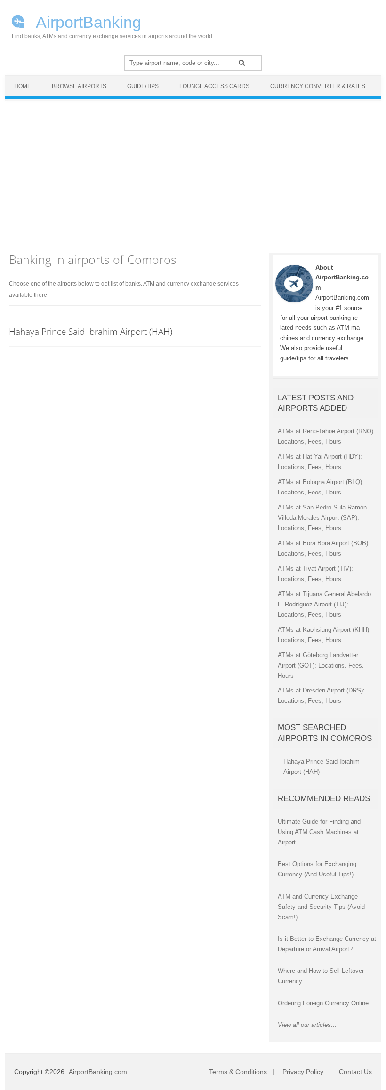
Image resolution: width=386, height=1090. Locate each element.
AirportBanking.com (98, 1071)
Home (22, 86)
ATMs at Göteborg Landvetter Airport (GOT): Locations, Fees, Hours (321, 665)
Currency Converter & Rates (317, 86)
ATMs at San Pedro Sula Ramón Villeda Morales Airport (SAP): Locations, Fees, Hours (322, 518)
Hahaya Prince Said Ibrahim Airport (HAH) (90, 331)
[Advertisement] (193, 171)
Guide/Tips (143, 86)
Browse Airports (79, 86)
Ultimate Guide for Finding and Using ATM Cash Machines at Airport (319, 832)
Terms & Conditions (238, 1071)
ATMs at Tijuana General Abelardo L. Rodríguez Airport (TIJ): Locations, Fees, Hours (324, 604)
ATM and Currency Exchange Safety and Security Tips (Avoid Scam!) (321, 907)
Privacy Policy (302, 1071)
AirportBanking (86, 21)
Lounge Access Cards (214, 86)
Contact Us (355, 1071)
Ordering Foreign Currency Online (323, 1003)
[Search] (242, 62)
